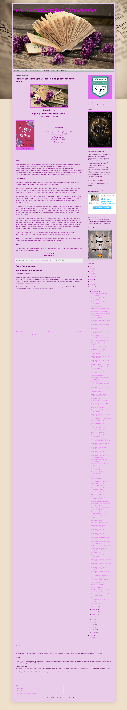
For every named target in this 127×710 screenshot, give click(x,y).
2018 (91, 287)
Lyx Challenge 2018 (96, 520)
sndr (67, 698)
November (95, 607)
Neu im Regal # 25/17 (97, 318)
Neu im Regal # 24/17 (97, 478)
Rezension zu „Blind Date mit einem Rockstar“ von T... (101, 325)
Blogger (78, 698)
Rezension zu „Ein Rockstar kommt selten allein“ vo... (100, 314)
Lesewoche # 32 (95, 328)
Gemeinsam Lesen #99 (97, 585)
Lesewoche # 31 (95, 398)
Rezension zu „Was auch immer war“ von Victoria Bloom (101, 488)
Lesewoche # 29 (95, 552)
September (95, 612)
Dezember (94, 291)
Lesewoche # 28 (95, 603)
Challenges (24, 70)
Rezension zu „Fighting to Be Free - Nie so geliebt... (100, 538)
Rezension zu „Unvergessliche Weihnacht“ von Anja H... (99, 426)
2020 (91, 281)
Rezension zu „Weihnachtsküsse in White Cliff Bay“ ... (100, 378)
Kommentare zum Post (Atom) (30, 335)
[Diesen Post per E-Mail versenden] (56, 260)
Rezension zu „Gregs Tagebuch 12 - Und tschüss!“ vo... (100, 497)
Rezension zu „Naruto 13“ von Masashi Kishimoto (99, 460)
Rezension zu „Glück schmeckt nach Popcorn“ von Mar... (100, 504)
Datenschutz (54, 70)
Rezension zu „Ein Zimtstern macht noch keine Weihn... (100, 472)
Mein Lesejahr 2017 (96, 306)
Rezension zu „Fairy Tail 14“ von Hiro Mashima (100, 352)
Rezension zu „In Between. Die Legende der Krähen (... (99, 568)
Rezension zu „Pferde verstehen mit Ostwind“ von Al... (100, 508)
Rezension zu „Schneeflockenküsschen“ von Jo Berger (100, 599)
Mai (93, 622)
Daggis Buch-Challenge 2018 (99, 522)
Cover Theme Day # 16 (97, 582)
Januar (93, 632)
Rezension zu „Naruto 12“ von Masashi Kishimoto (99, 530)
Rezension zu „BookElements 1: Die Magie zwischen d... (100, 367)
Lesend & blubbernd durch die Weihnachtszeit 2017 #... (99, 395)
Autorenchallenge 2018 (97, 391)
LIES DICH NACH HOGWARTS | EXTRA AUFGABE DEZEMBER (101, 439)
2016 (91, 635)
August (94, 614)
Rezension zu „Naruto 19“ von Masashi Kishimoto (99, 294)
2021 (91, 279)
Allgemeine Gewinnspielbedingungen (27, 693)
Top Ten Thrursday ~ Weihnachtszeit (101, 575)
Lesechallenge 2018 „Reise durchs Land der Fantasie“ (100, 590)
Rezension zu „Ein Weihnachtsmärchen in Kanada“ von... (100, 383)
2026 (91, 266)
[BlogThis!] (58, 260)
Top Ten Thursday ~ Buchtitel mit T (101, 338)
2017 (91, 289)
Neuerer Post (19, 331)
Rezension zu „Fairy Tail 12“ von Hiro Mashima (100, 361)
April (93, 624)
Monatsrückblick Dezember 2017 (100, 311)
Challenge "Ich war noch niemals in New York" (100, 404)
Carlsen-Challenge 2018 (97, 407)
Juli (93, 617)
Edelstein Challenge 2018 (98, 587)
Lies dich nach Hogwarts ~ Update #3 (101, 364)
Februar (94, 630)
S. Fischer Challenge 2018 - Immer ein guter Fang (100, 331)
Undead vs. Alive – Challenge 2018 (100, 546)
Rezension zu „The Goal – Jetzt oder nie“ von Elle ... (100, 321)
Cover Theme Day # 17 (97, 492)
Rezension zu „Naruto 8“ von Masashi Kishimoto (101, 564)
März (93, 627)
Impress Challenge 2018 (97, 420)
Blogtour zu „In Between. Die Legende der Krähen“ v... (99, 549)
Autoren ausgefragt (35, 70)
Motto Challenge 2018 (97, 335)
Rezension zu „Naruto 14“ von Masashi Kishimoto (99, 456)
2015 (91, 638)
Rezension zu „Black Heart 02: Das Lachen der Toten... (100, 594)
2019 (91, 284)
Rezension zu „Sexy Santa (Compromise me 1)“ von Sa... (100, 578)
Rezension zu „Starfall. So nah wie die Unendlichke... (100, 572)
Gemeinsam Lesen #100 (97, 494)
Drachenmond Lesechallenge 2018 (100, 308)
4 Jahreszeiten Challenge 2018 (99, 347)
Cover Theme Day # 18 (97, 430)
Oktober (94, 609)
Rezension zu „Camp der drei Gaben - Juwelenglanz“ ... (101, 444)
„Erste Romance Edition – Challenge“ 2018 (101, 516)
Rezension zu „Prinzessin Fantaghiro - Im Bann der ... (101, 414)
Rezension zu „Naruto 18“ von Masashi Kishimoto (99, 298)
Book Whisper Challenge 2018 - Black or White (99, 371)
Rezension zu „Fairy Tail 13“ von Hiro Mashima (100, 356)
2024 (91, 271)
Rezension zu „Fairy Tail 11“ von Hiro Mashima (100, 410)
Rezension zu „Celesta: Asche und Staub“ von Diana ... (100, 388)
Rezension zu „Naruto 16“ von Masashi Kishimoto (99, 435)
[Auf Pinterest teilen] (63, 260)
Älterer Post (79, 331)
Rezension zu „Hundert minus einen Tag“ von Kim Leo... (100, 542)
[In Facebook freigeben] (61, 260)
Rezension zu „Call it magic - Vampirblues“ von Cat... (99, 484)
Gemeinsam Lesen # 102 (97, 375)
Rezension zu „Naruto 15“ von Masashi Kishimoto (99, 452)
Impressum (63, 70)
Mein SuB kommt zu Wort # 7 (99, 423)
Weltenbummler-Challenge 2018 (99, 401)
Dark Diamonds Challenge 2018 (99, 349)
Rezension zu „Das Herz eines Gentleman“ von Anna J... (99, 448)
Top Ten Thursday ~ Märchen (99, 481)
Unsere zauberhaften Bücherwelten (56, 10)
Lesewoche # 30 (95, 476)
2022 (91, 276)
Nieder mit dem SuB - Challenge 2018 (100, 464)
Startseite (16, 70)
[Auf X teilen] (59, 260)
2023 (91, 274)
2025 (91, 269)
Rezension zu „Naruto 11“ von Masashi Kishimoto (99, 534)
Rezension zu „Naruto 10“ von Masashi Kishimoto (99, 555)
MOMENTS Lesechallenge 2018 (100, 501)
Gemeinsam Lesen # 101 (97, 432)
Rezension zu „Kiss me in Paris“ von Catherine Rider (101, 468)
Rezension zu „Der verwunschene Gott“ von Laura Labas (100, 512)
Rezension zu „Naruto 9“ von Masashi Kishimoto (101, 559)
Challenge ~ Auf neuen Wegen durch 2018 (101, 343)
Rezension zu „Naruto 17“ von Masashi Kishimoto (99, 302)
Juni (93, 619)
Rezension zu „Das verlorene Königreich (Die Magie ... (98, 526)
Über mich (46, 70)
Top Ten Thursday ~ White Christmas (101, 418)
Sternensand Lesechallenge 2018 (99, 340)
